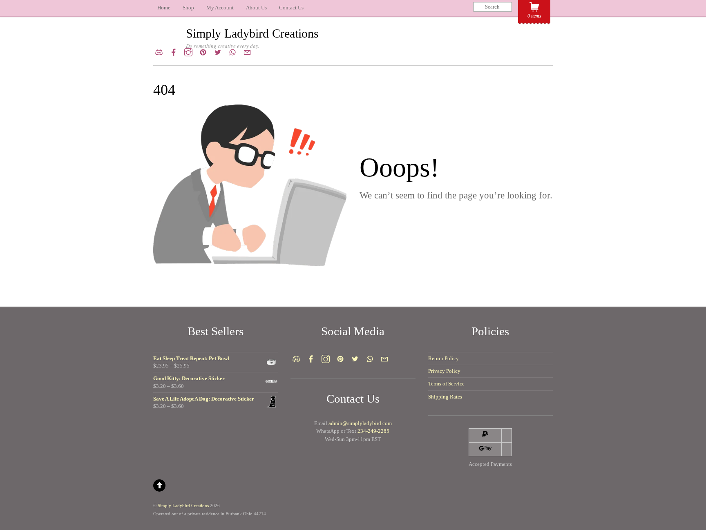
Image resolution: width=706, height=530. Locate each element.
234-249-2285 (373, 431)
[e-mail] (247, 51)
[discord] (159, 51)
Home (163, 7)
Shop (188, 7)
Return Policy (443, 358)
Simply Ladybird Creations (183, 505)
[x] (217, 51)
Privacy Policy (444, 371)
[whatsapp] (232, 51)
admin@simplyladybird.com (360, 423)
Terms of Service (446, 384)
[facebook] (173, 51)
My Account (220, 7)
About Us (256, 7)
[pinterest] (203, 51)
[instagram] (188, 51)
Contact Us (291, 7)
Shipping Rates (445, 397)
